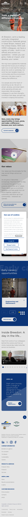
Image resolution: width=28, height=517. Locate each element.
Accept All (11, 241)
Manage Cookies (11, 245)
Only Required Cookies (12, 249)
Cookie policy (18, 235)
